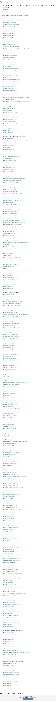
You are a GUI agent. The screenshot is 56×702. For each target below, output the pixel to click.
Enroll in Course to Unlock (28, 698)
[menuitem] (0, 1)
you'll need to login (32, 697)
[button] (3, 2)
